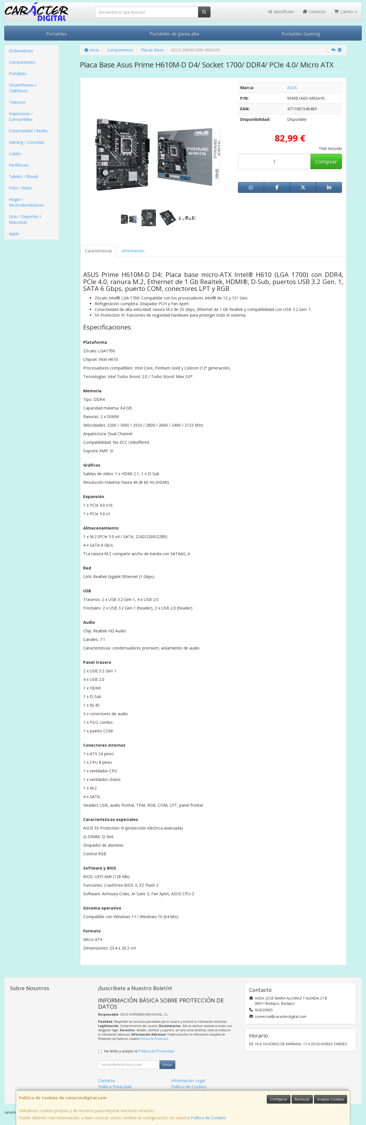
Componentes (22, 62)
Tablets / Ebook (23, 176)
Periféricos (19, 165)
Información (133, 250)
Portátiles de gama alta (174, 34)
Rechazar (302, 1099)
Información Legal (188, 1080)
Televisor (17, 102)
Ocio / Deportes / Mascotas (25, 219)
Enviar (167, 1064)
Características (98, 250)
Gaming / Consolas (26, 142)
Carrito (346, 11)
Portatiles (56, 34)
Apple (14, 233)
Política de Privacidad (154, 1039)
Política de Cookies (208, 1117)
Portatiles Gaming (301, 34)
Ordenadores (21, 50)
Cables (15, 153)
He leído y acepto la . (139, 1051)
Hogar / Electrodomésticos (26, 202)
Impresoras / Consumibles (21, 116)
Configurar (278, 1099)
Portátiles (18, 73)
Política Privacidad (115, 1086)
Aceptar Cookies (330, 1099)
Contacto (316, 11)
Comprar (326, 161)
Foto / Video (20, 188)
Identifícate (283, 11)
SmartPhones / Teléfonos (23, 87)
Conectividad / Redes (28, 130)
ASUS (292, 87)
